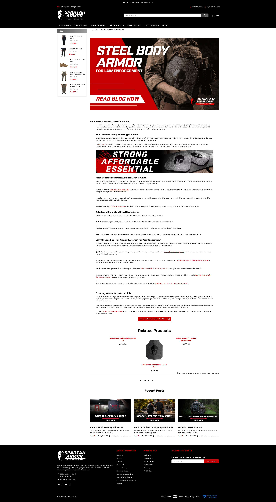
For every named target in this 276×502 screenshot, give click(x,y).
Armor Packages (98, 25)
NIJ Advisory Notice (123, 471)
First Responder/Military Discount (69, 7)
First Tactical (151, 25)
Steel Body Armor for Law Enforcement (110, 121)
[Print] (148, 380)
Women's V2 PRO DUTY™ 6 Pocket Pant (77, 73)
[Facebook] (141, 380)
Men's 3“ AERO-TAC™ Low (77, 61)
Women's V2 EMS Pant (76, 37)
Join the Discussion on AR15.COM (152, 319)
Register (217, 7)
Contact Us (120, 461)
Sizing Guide (120, 464)
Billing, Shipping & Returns (125, 477)
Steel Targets (133, 25)
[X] (152, 380)
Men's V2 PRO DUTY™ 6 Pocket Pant (77, 85)
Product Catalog (122, 468)
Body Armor (64, 25)
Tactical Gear (116, 25)
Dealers (119, 458)
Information (120, 455)
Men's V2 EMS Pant (75, 49)
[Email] (145, 380)
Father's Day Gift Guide (190, 427)
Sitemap (119, 484)
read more (93, 436)
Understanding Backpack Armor (106, 427)
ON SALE (165, 25)
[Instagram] (62, 484)
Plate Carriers (80, 25)
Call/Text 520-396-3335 (67, 479)
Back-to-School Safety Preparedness (153, 427)
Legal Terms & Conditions (125, 474)
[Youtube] (66, 484)
